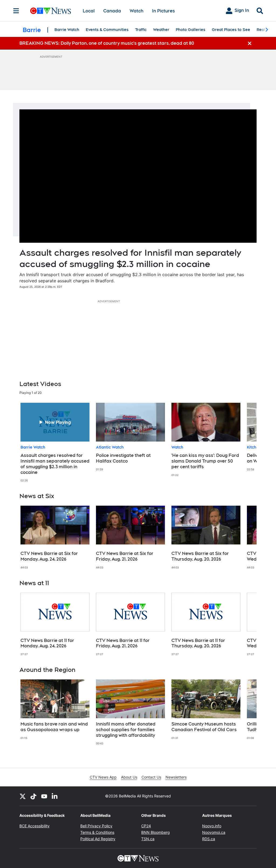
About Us (129, 777)
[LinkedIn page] (55, 796)
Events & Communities (107, 29)
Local (89, 10)
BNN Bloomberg (155, 832)
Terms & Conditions (97, 832)
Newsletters (176, 777)
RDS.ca (208, 838)
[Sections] (16, 10)
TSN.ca (147, 838)
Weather (161, 29)
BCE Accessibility (34, 826)
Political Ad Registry (97, 838)
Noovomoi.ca (213, 832)
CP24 (146, 826)
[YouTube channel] (44, 796)
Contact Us (151, 777)
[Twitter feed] (22, 796)
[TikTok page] (33, 796)
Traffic (141, 29)
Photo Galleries (190, 29)
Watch (136, 10)
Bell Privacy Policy (96, 826)
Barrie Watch (66, 29)
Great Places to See (231, 29)
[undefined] (54, 442)
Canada (112, 10)
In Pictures (163, 10)
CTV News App (103, 777)
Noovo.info (211, 826)
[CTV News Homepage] (50, 11)
